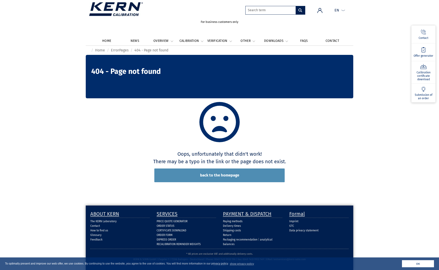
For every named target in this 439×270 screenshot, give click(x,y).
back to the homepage (219, 175)
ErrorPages (119, 50)
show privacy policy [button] (242, 263)
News (135, 41)
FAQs (304, 41)
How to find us (99, 230)
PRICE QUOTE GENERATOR (172, 221)
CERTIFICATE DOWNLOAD (171, 230)
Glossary (96, 235)
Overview (161, 41)
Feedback (96, 239)
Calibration (189, 41)
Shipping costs (232, 230)
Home (106, 41)
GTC (291, 225)
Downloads (274, 41)
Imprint (293, 221)
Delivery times (232, 225)
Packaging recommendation (240, 239)
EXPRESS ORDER (166, 239)
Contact (332, 41)
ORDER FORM (164, 235)
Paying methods (233, 221)
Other (246, 41)
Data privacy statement (304, 230)
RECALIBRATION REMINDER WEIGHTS (179, 244)
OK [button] (418, 263)
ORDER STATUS (165, 225)
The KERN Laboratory (103, 221)
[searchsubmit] (300, 10)
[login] (319, 10)
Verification (217, 41)
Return (227, 235)
